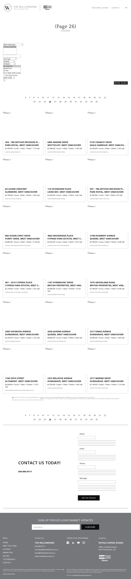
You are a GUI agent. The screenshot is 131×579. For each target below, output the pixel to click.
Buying (6, 556)
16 (74, 97)
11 (48, 97)
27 (55, 101)
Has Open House (11, 75)
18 (84, 97)
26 (50, 101)
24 (40, 101)
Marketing (8, 552)
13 (58, 97)
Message (83, 478)
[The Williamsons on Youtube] (78, 542)
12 (53, 97)
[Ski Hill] (12, 71)
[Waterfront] (12, 68)
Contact (115, 8)
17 (79, 97)
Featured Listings (100, 8)
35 (97, 101)
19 (89, 97)
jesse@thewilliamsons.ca (45, 553)
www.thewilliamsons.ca (44, 556)
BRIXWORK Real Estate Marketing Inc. (82, 575)
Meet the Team (9, 546)
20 (95, 97)
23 (34, 101)
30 (71, 101)
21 (100, 97)
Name (82, 434)
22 (105, 97)
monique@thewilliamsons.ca (46, 549)
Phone (82, 463)
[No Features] (12, 66)
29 (65, 101)
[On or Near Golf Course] (12, 73)
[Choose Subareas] (9, 47)
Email (82, 448)
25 (45, 101)
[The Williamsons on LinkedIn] (73, 542)
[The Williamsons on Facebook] (68, 542)
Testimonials (9, 559)
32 (81, 101)
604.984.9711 (25, 471)
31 (76, 101)
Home (5, 542)
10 (43, 97)
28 (60, 101)
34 (91, 101)
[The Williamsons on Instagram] (83, 542)
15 (69, 97)
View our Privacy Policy (9, 574)
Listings (6, 549)
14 (64, 97)
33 (86, 101)
